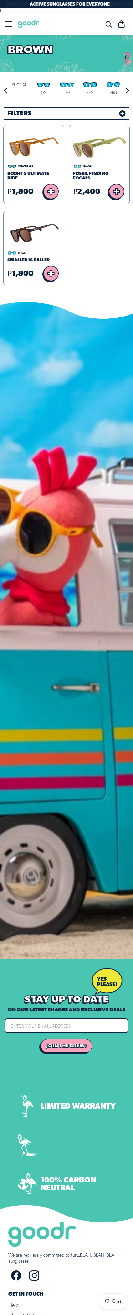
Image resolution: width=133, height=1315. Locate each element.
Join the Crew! (66, 1045)
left (7, 91)
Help (13, 1305)
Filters (19, 113)
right (126, 91)
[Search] (108, 24)
